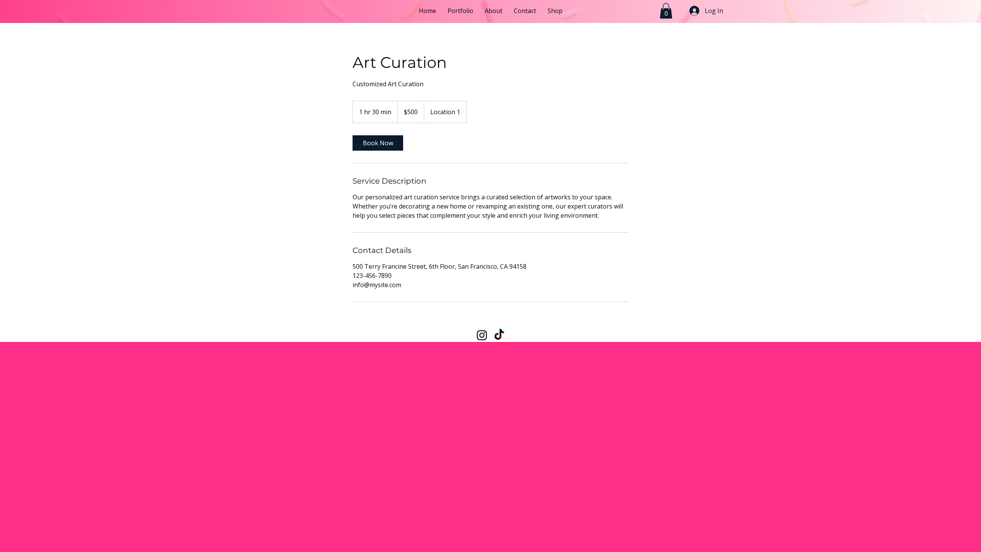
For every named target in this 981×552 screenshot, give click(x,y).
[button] (666, 11)
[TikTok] (499, 335)
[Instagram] (482, 335)
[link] (378, 143)
